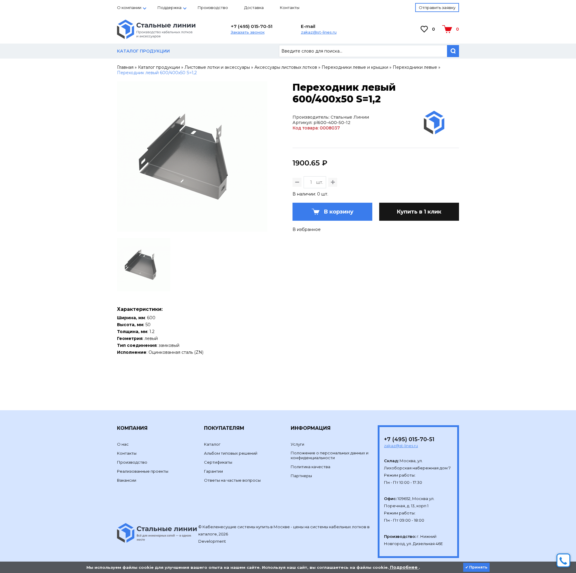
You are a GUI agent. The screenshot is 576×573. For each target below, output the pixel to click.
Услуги (297, 444)
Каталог (212, 444)
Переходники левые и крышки (355, 67)
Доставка (254, 7)
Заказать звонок (248, 32)
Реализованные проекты (142, 471)
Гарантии (213, 471)
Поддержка (170, 7)
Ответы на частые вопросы (232, 480)
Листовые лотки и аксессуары (217, 67)
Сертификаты (218, 462)
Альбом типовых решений (230, 453)
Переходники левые (415, 67)
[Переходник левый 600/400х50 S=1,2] (192, 229)
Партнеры (301, 475)
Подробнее (404, 567)
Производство (213, 7)
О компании (129, 7)
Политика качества (310, 466)
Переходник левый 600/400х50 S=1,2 (157, 72)
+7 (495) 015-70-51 (251, 26)
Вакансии (126, 480)
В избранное (306, 229)
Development (212, 541)
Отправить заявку (437, 7)
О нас (123, 444)
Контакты (289, 7)
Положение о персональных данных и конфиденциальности (329, 455)
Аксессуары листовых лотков (285, 67)
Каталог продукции (159, 67)
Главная (125, 67)
